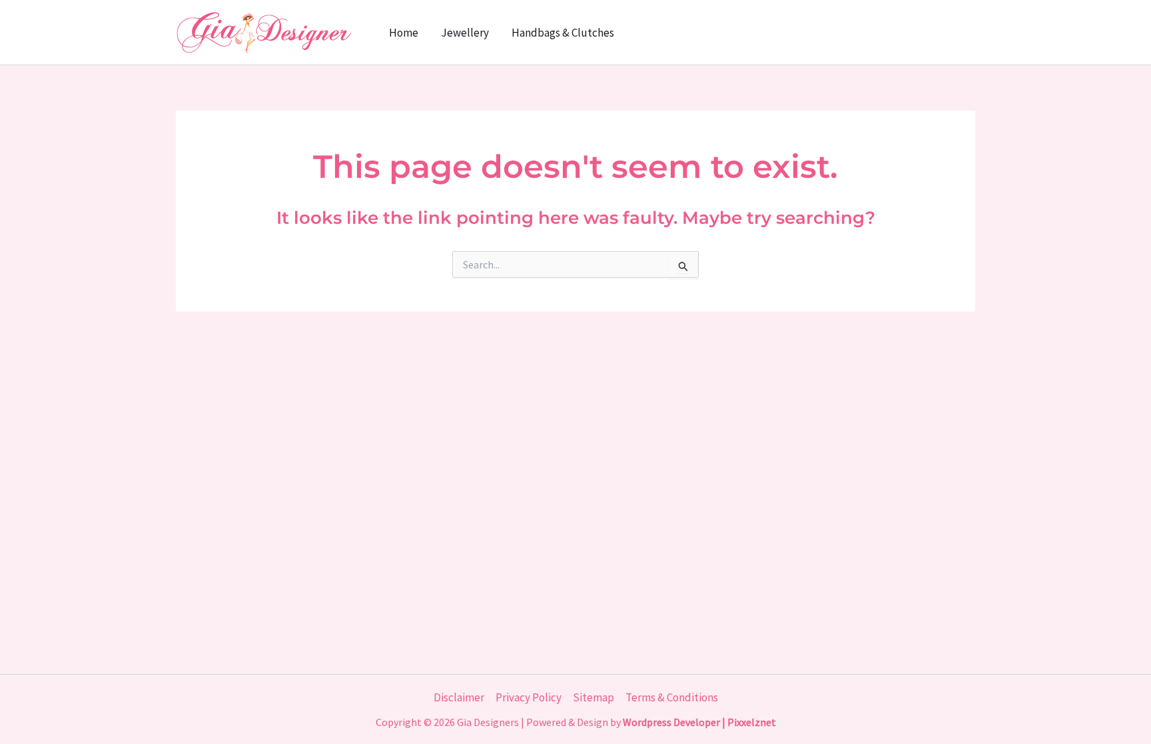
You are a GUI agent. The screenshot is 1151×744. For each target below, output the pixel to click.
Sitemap (593, 697)
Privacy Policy (529, 697)
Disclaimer (459, 697)
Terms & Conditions (671, 697)
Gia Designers (488, 722)
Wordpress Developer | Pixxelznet (699, 722)
